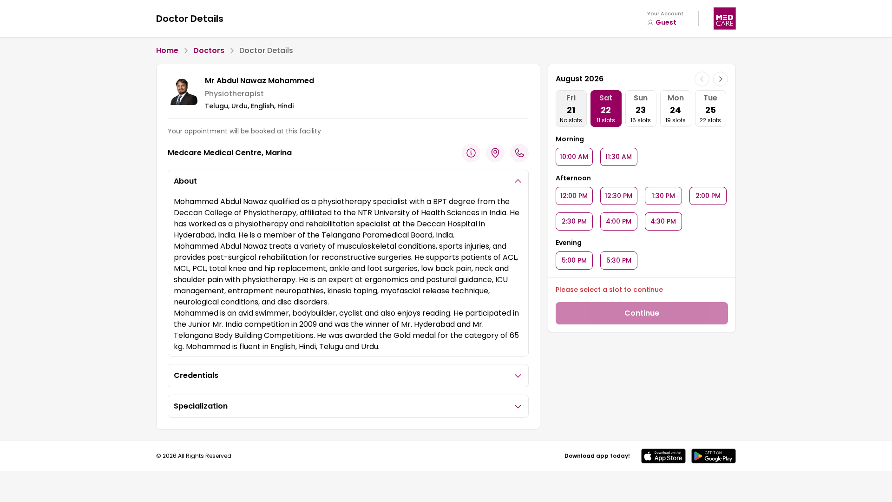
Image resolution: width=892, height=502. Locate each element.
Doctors (208, 50)
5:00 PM (574, 260)
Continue (641, 313)
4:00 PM (618, 221)
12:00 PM (574, 195)
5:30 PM (618, 260)
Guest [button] (666, 22)
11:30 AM (618, 156)
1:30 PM (663, 195)
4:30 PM (663, 221)
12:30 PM (618, 195)
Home (167, 50)
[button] (663, 456)
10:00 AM (574, 156)
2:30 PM (574, 221)
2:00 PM (708, 195)
